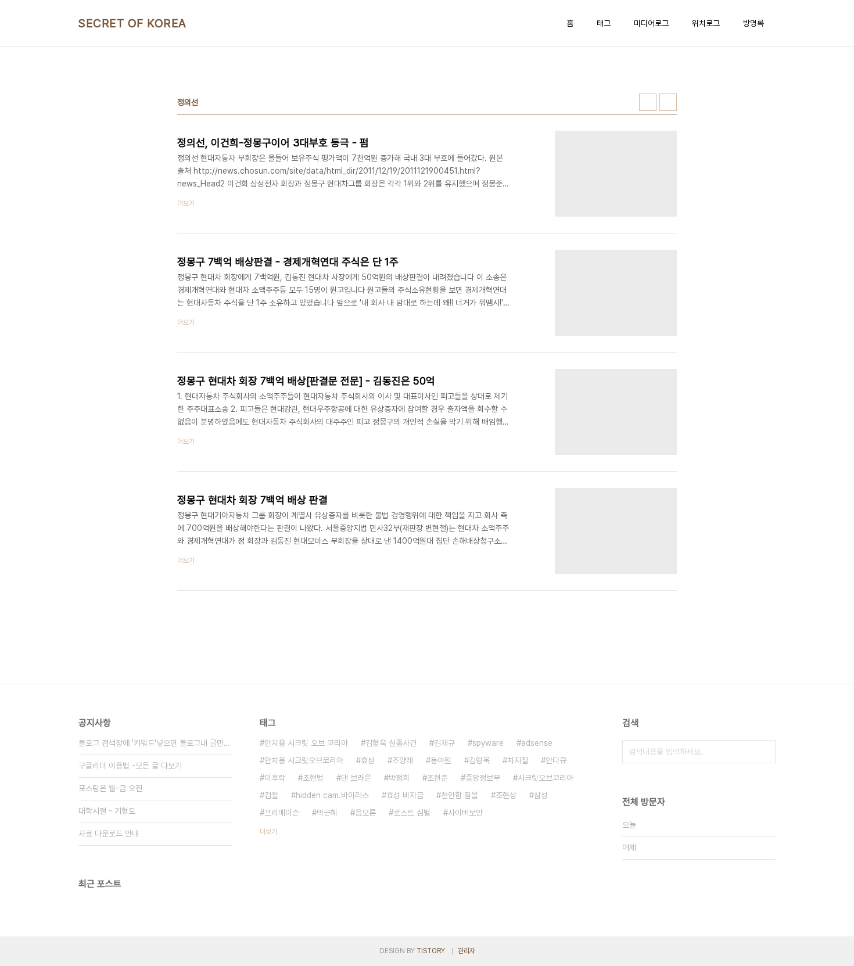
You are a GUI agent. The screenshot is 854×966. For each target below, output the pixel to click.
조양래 (402, 760)
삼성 (541, 795)
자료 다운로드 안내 (108, 833)
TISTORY (431, 951)
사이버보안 (465, 812)
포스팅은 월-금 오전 (110, 788)
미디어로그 (651, 23)
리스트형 (668, 102)
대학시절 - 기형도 (106, 811)
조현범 (313, 777)
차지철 (517, 760)
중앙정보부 (482, 777)
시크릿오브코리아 (545, 777)
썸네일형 (647, 102)
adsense (536, 743)
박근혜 (327, 812)
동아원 (440, 760)
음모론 (365, 812)
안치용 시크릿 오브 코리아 (306, 743)
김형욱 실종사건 (391, 743)
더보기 (268, 832)
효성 (368, 760)
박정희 (399, 777)
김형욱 (479, 760)
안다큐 (556, 760)
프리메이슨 (281, 812)
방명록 (753, 23)
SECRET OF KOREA (132, 23)
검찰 (271, 795)
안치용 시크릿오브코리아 (303, 760)
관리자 (466, 951)
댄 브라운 (356, 777)
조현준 (437, 777)
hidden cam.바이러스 (332, 795)
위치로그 (706, 23)
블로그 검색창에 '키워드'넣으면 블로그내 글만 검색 (155, 743)
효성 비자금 (405, 795)
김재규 (444, 743)
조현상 (506, 795)
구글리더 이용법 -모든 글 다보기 (130, 765)
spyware (488, 743)
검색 (764, 752)
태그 (604, 23)
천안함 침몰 (459, 795)
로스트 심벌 (411, 812)
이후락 (274, 777)
